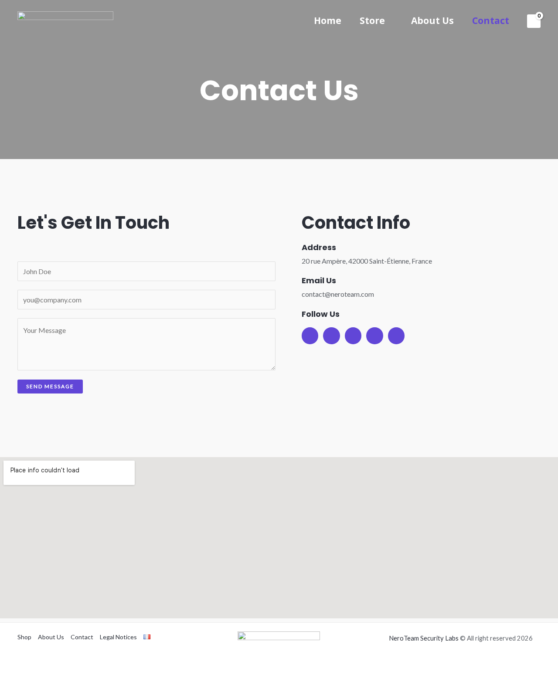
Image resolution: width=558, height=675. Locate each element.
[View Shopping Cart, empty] (534, 21)
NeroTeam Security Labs (424, 638)
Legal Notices (118, 637)
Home (327, 20)
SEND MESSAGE (50, 386)
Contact (490, 20)
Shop (24, 637)
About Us (432, 20)
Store (372, 20)
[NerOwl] (65, 20)
